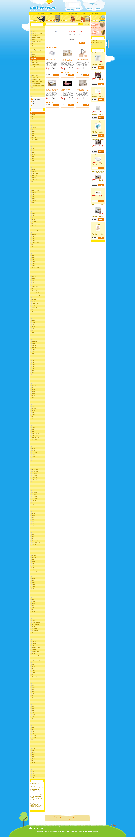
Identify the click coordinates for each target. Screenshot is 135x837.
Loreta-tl (34, 500)
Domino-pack (35, 286)
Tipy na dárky (35, 87)
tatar (33, 727)
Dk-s (33, 280)
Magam (33, 519)
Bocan (33, 207)
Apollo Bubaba (35, 139)
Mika (33, 559)
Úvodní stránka (40, 13)
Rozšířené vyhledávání (86, 24)
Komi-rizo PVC (35, 437)
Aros (33, 150)
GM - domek (34, 339)
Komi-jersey (35, 435)
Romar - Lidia (35, 676)
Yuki (33, 773)
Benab (33, 198)
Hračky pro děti (35, 77)
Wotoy (33, 765)
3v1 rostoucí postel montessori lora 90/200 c (67, 60)
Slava (33, 697)
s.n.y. (33, 685)
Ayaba (33, 167)
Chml (33, 368)
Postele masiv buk (36, 43)
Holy (33, 362)
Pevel (33, 611)
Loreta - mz (34, 479)
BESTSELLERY (35, 29)
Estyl (33, 324)
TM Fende (34, 735)
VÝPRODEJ (34, 92)
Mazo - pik (34, 538)
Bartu (33, 186)
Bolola (33, 211)
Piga (33, 613)
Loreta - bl (34, 467)
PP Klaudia (34, 628)
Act (33, 118)
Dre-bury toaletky (36, 295)
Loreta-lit (34, 488)
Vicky (33, 746)
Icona (33, 372)
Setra (33, 691)
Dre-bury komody (36, 290)
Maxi (33, 534)
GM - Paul (34, 343)
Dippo (33, 278)
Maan (33, 515)
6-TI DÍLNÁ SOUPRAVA (58, 28)
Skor (33, 695)
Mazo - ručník (35, 540)
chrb (33, 370)
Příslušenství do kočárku (37, 81)
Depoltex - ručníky (36, 269)
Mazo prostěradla (36, 542)
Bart (33, 183)
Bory (33, 215)
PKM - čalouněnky (36, 618)
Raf (33, 664)
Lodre (33, 460)
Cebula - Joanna (35, 242)
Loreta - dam (35, 469)
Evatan (33, 326)
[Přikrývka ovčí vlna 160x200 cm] (67, 85)
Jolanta (33, 404)
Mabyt (33, 517)
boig (33, 209)
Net (33, 588)
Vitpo (33, 754)
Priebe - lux (34, 639)
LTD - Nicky (34, 509)
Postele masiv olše (36, 47)
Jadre (33, 387)
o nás (54, 817)
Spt (33, 708)
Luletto (33, 513)
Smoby (33, 699)
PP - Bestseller (35, 624)
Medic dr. (34, 555)
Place (33, 620)
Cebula (33, 240)
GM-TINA (34, 349)
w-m (33, 756)
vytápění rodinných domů (71, 831)
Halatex (34, 358)
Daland (33, 257)
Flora (33, 330)
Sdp (33, 689)
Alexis (33, 129)
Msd (33, 580)
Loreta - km (34, 477)
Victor (33, 748)
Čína (33, 255)
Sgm (33, 693)
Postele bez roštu (36, 94)
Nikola (33, 590)
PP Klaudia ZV (35, 630)
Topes (33, 739)
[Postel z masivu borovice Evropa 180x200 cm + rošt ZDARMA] (52, 85)
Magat (33, 521)
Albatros (34, 127)
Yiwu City (34, 769)
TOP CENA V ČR (35, 27)
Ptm (33, 645)
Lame (33, 446)
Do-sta (33, 284)
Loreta (33, 465)
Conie (33, 251)
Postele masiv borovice (37, 39)
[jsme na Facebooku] (107, 47)
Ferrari (33, 328)
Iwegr (33, 381)
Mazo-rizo (34, 544)
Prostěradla (34, 60)
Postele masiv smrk (36, 41)
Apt (33, 144)
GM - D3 (34, 337)
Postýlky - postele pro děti (38, 50)
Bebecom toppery (36, 190)
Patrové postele (35, 52)
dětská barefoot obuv (93, 831)
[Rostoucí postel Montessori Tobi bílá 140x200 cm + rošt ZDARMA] (83, 85)
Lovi (33, 502)
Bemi (33, 196)
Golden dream (35, 353)
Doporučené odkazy (42, 831)
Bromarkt (34, 219)
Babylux (34, 177)
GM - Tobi (34, 345)
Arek (33, 148)
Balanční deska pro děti (82, 59)
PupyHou (34, 649)
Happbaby (34, 360)
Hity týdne (34, 31)
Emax (33, 320)
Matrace (34, 58)
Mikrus (33, 561)
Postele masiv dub (36, 45)
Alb (33, 123)
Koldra (33, 429)
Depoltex (34, 265)
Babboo (34, 171)
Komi (33, 431)
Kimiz (33, 423)
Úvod (47, 28)
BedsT (33, 194)
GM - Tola (34, 347)
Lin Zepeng (34, 452)
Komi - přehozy (35, 433)
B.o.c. (33, 169)
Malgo (33, 530)
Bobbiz (33, 202)
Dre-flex (34, 297)
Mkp (33, 565)
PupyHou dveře (35, 653)
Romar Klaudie (35, 679)
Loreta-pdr (34, 496)
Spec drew (34, 704)
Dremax (34, 299)
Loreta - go (34, 473)
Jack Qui (34, 385)
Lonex (33, 462)
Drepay (33, 301)
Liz (32, 458)
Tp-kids (33, 741)
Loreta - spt (34, 486)
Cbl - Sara (34, 234)
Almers (33, 131)
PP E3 (33, 626)
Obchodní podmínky (73, 13)
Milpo (33, 563)
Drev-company (35, 303)
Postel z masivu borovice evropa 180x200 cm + (52, 90)
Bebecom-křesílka (36, 192)
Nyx (33, 595)
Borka (33, 213)
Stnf (33, 710)
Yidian (33, 767)
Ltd (33, 504)
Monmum (34, 576)
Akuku (33, 121)
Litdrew (33, 456)
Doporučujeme (37, 104)
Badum (33, 181)
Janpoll (33, 393)
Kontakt (84, 13)
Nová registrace (70, 9)
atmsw (33, 162)
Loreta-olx (34, 494)
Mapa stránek (95, 13)
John (33, 402)
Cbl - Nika (34, 232)
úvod (50, 817)
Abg (33, 116)
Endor (33, 322)
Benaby (34, 200)
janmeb (33, 389)
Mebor (33, 553)
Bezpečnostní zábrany (37, 68)
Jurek (33, 410)
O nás (51, 13)
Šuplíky (33, 54)
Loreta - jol (34, 475)
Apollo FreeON (35, 141)
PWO (33, 662)
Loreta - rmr (34, 481)
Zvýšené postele (35, 35)
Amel (33, 135)
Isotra (33, 379)
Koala (33, 427)
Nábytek (34, 56)
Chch (33, 366)
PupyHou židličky (36, 660)
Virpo (33, 750)
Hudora (33, 364)
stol (33, 712)
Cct (33, 236)
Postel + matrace (36, 37)
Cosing (33, 253)
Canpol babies (35, 225)
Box (33, 217)
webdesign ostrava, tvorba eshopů (56, 831)
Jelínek (33, 397)
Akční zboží (36, 99)
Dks (33, 282)
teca (33, 729)
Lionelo (33, 454)
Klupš (33, 425)
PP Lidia (34, 632)
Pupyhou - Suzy (35, 651)
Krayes (33, 441)
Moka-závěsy (35, 572)
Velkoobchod (35, 96)
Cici (33, 244)
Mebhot (33, 548)
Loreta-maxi (35, 490)
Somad (33, 702)
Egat (33, 316)
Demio (33, 263)
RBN (33, 668)
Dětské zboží (35, 73)
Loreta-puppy (35, 498)
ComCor (34, 248)
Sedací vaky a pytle (36, 79)
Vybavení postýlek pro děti (38, 71)
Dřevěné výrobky (36, 64)
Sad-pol (33, 687)
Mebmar (34, 551)
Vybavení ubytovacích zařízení (37, 33)
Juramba (34, 408)
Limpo (33, 450)
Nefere (33, 586)
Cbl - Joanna (35, 227)
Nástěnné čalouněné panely (38, 66)
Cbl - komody (35, 230)
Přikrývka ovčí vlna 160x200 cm (65, 90)
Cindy (33, 246)
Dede (33, 259)
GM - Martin (34, 341)
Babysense (34, 179)
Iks (32, 376)
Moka (33, 569)
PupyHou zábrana (36, 658)
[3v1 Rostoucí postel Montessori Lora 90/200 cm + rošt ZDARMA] (67, 55)
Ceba (33, 238)
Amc (33, 133)
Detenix (34, 276)
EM (33, 318)
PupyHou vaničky (36, 655)
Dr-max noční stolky (36, 288)
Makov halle (34, 527)
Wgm (33, 760)
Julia (33, 406)
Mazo (33, 536)
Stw (33, 716)
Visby (33, 752)
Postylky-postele (36, 622)
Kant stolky (34, 416)
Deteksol (34, 274)
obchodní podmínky (69, 817)
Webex (33, 758)
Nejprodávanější (37, 106)
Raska (33, 666)
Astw (33, 156)
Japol (33, 395)
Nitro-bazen (34, 593)
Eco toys (34, 309)
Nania (33, 584)
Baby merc (34, 175)
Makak (33, 523)
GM (33, 334)
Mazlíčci (34, 89)
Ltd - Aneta (34, 506)
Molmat (33, 574)
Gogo (33, 351)
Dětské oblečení (35, 75)
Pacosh (33, 603)
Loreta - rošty (35, 483)
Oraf (33, 599)
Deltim (33, 261)
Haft (33, 355)
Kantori (33, 418)
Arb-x (33, 146)
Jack (33, 383)
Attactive (34, 165)
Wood (33, 762)
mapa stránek (82, 817)
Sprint (33, 706)
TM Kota (34, 737)
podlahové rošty (83, 831)
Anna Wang (34, 137)
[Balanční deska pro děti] (83, 57)
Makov (33, 525)
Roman (33, 670)
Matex (33, 532)
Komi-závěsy (35, 439)
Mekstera (34, 557)
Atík (33, 160)
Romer (33, 683)
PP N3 (33, 634)
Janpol (33, 391)
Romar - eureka (35, 674)
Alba (33, 125)
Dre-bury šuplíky (36, 293)
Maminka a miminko (36, 83)
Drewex (34, 305)
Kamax (33, 414)
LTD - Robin (34, 511)
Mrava (33, 578)
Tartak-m (34, 723)
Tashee (33, 725)
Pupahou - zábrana (36, 647)
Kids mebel (34, 420)
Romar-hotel (35, 681)
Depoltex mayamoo (36, 272)
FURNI (33, 332)
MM (33, 567)
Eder (33, 311)
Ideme (33, 374)
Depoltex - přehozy (36, 267)
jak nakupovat (59, 817)
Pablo (33, 601)
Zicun (33, 775)
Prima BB (34, 643)
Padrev (33, 605)
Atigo (33, 158)
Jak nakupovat (62, 13)
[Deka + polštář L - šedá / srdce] (52, 55)
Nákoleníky (34, 582)
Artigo (33, 154)
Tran (33, 744)
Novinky (35, 101)
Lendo (33, 448)
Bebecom (34, 188)
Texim (33, 733)
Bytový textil (35, 62)
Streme (33, 714)
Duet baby (34, 307)
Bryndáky (34, 221)
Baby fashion (35, 173)
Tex (33, 731)
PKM (33, 616)
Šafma (33, 720)
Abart (33, 114)
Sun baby (34, 718)
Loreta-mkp (34, 492)
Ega (33, 314)
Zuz (33, 777)
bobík (33, 204)
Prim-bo (34, 641)
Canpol (33, 223)
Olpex (33, 597)
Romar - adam (35, 672)
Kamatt (33, 412)
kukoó (33, 444)
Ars (33, 152)
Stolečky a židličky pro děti (38, 85)
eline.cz (82, 819)
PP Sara (34, 637)
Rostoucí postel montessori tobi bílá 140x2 (82, 90)
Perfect (33, 609)
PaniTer (33, 607)
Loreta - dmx (35, 471)
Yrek (33, 771)
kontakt (76, 817)
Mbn (33, 546)
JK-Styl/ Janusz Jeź (36, 400)
